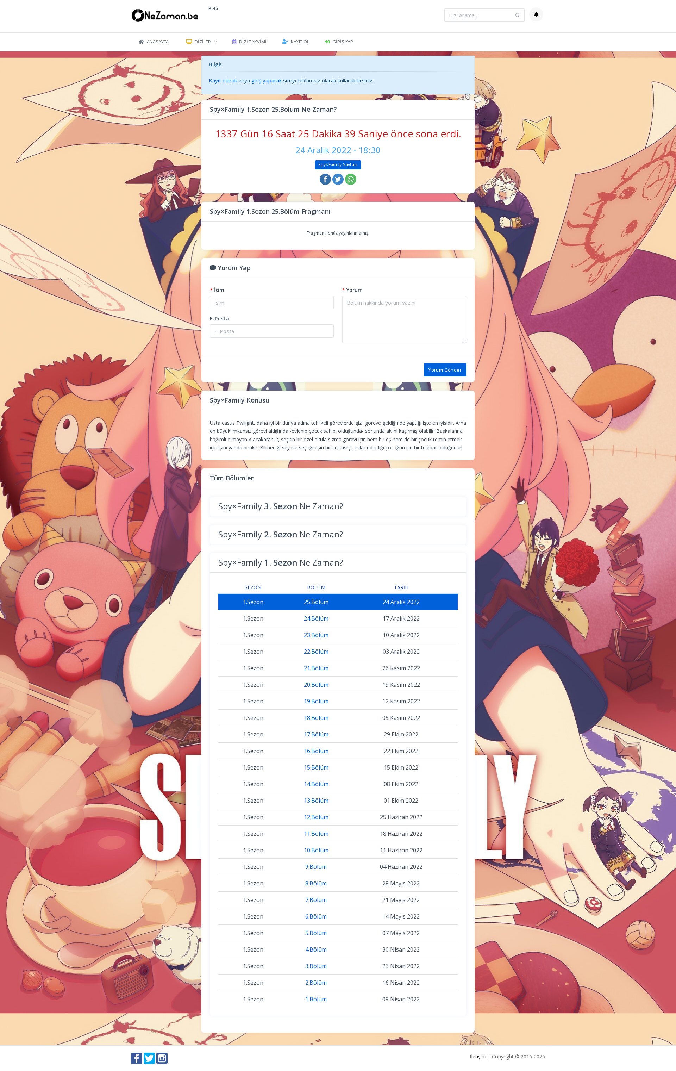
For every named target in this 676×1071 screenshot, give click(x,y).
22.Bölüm (316, 651)
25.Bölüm (316, 602)
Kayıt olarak (223, 80)
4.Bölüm (316, 949)
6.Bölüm (316, 916)
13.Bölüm (316, 800)
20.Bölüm (316, 685)
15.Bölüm (316, 767)
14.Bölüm (316, 784)
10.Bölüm (316, 850)
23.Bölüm (316, 635)
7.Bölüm (316, 900)
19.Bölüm (316, 701)
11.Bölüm (316, 834)
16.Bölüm (316, 751)
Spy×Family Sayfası (337, 165)
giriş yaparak (266, 80)
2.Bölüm (316, 982)
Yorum (352, 290)
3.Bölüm (316, 966)
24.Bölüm (316, 618)
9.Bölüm (316, 867)
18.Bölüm (316, 718)
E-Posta (219, 318)
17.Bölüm (316, 734)
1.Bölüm (316, 999)
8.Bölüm (316, 883)
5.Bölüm (316, 933)
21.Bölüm (316, 668)
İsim (217, 290)
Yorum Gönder (445, 370)
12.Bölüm (316, 817)
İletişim (478, 1056)
